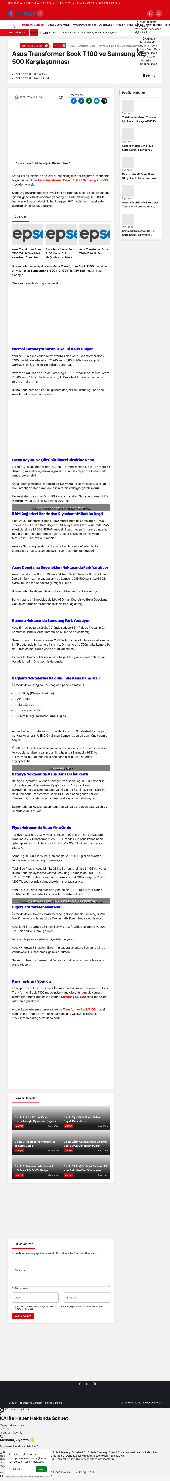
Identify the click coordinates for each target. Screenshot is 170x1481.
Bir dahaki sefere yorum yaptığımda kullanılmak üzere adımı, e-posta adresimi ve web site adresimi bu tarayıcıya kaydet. (61, 1307)
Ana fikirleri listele (56, 1452)
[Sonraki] (36, 32)
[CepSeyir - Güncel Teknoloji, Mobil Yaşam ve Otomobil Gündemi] (22, 13)
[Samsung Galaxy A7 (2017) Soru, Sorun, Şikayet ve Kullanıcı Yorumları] (141, 225)
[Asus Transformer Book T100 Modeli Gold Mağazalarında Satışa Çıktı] (61, 241)
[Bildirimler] (159, 13)
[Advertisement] (61, 131)
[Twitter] (87, 1383)
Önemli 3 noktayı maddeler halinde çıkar (132, 1452)
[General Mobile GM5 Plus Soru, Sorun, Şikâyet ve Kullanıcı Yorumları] (141, 140)
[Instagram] (94, 1383)
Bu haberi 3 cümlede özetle (88, 1452)
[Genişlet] (2, 1429)
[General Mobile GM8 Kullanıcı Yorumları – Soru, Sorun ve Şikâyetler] (141, 197)
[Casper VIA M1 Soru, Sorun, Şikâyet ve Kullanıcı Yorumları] (141, 168)
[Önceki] (32, 32)
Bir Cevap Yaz (23, 1244)
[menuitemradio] (148, 42)
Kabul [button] (41, 1469)
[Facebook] (79, 1383)
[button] (150, 13)
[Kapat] (28, 1409)
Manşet (19, 1125)
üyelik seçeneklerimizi (99, 1455)
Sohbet (5, 1432)
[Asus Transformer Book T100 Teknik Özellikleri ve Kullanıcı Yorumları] (27, 241)
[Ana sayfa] (14, 26)
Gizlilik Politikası (16, 1469)
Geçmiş (17, 1432)
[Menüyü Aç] (40, 13)
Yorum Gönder (23, 1316)
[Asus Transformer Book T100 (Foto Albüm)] (94, 241)
